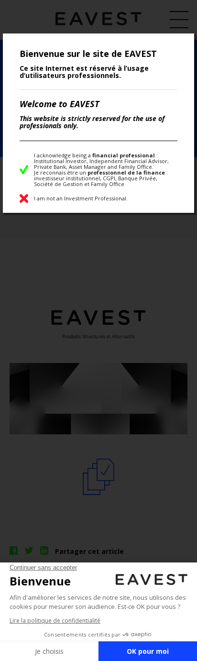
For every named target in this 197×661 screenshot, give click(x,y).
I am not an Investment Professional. (81, 198)
